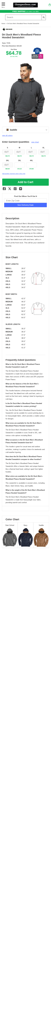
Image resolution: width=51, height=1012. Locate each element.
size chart (35, 142)
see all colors (7, 135)
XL (43, 148)
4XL (31, 160)
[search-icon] (44, 17)
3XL (19, 160)
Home (3, 23)
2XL (7, 160)
